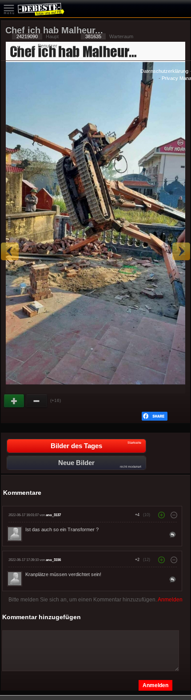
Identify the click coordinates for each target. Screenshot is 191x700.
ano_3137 (53, 515)
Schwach (37, 401)
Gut (15, 401)
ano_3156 (53, 560)
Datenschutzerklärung (164, 71)
